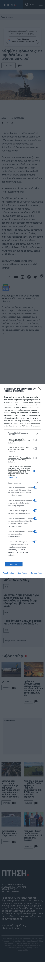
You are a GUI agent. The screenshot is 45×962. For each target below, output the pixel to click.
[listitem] (22, 434)
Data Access (22, 573)
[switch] (35, 440)
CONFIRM (14, 564)
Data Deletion (8, 573)
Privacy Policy (36, 573)
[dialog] (22, 481)
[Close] (40, 389)
